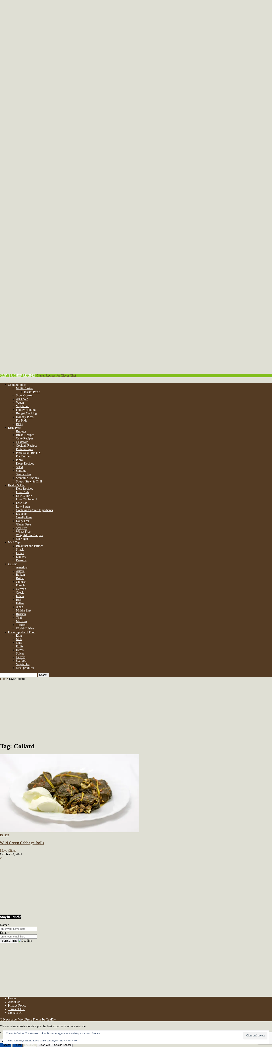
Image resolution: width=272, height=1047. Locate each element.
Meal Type (14, 542)
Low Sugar (23, 506)
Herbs (19, 650)
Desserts (21, 560)
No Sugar (22, 538)
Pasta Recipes (24, 449)
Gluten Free (23, 524)
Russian (21, 614)
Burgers (21, 431)
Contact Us (15, 1012)
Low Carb (22, 492)
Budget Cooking (26, 413)
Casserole (22, 442)
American (22, 567)
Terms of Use (16, 1009)
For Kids (21, 420)
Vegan (20, 402)
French (20, 585)
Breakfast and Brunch (29, 546)
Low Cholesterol (26, 499)
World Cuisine (25, 628)
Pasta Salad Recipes (28, 452)
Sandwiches (23, 474)
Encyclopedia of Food (21, 632)
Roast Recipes (25, 463)
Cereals (20, 657)
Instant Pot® (32, 391)
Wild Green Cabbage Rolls (22, 843)
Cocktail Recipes (26, 445)
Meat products (25, 667)
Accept (6, 1044)
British (20, 578)
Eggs (19, 635)
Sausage (21, 470)
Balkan (20, 574)
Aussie (20, 571)
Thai (19, 617)
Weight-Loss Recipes (29, 535)
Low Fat (21, 503)
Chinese (21, 581)
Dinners (21, 556)
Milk (19, 639)
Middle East (23, 610)
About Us (14, 1002)
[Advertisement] (136, 710)
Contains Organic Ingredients (34, 510)
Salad (19, 467)
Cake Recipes (24, 438)
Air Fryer (22, 399)
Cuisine (12, 564)
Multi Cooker (24, 388)
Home (4, 678)
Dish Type (14, 427)
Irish (19, 599)
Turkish (20, 624)
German (21, 589)
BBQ (19, 424)
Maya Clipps (8, 850)
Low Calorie (24, 495)
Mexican (21, 621)
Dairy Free (22, 521)
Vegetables (22, 664)
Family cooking (26, 409)
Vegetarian (22, 406)
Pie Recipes (23, 456)
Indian (20, 596)
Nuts (19, 642)
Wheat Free (23, 531)
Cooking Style (17, 384)
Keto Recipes (24, 488)
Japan (19, 607)
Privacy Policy (17, 1005)
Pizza (19, 460)
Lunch (20, 553)
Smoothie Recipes (27, 477)
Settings (30, 1044)
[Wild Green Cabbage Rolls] (69, 831)
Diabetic (21, 513)
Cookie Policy (70, 1040)
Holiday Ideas (24, 417)
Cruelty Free (24, 517)
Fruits (19, 646)
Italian (20, 603)
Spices (20, 653)
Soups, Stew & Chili (29, 481)
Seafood (21, 660)
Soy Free (21, 528)
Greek (20, 592)
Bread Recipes (25, 434)
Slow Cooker (24, 395)
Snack (20, 549)
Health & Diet (16, 485)
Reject (17, 1044)
